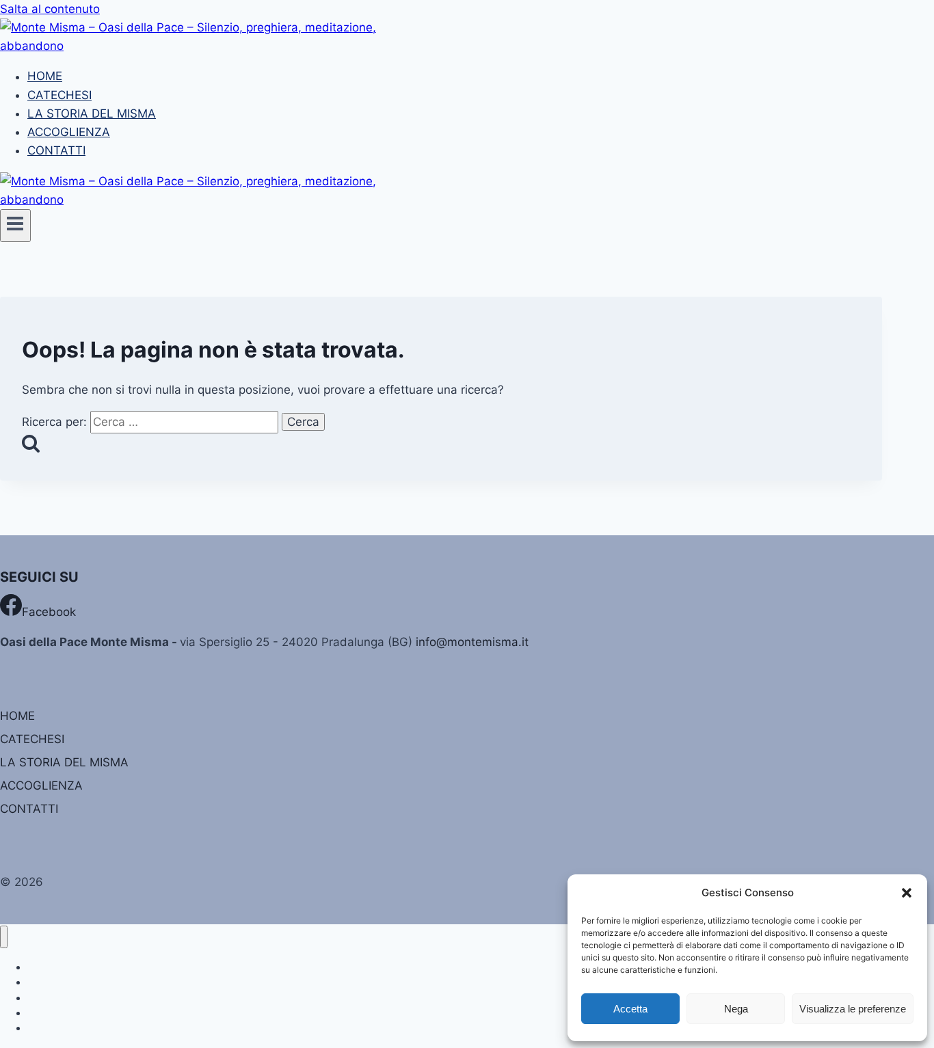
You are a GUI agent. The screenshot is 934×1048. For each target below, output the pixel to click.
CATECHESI (59, 95)
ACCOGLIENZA (68, 132)
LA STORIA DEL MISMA (91, 113)
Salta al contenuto (50, 9)
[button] (906, 893)
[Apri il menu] (15, 225)
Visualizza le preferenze (852, 1009)
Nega (736, 1009)
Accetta (630, 1009)
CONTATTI (56, 150)
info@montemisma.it (472, 642)
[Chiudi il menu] (4, 937)
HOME (44, 76)
